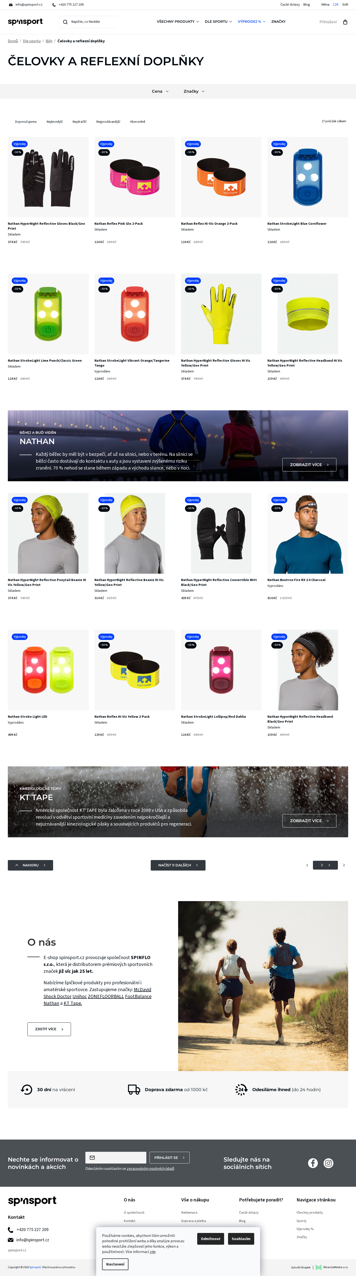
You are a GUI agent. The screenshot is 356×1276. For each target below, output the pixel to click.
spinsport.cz (17, 1250)
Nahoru (31, 865)
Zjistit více (45, 1029)
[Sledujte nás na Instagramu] (328, 1163)
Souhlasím (241, 1239)
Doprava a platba (193, 1221)
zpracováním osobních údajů (150, 1168)
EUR (345, 4)
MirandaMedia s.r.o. (335, 1267)
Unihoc (79, 996)
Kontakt (129, 1221)
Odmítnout (210, 1239)
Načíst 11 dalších (174, 865)
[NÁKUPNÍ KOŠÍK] (345, 22)
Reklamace (189, 1212)
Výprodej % (305, 1229)
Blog (306, 4)
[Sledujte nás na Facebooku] (313, 1163)
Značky (302, 1237)
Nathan (51, 1003)
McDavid (142, 989)
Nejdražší (79, 121)
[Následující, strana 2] (325, 865)
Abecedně (137, 121)
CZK (336, 4)
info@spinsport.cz (32, 1240)
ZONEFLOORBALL (106, 996)
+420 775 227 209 (32, 1230)
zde (153, 1251)
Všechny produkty (310, 1212)
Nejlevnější (55, 121)
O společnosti (134, 1212)
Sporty (302, 1221)
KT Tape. (73, 1003)
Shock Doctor (57, 996)
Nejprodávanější (108, 121)
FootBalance (138, 996)
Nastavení (115, 1264)
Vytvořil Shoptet (300, 1267)
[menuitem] (179, 22)
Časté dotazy (290, 4)
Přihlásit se (166, 1157)
